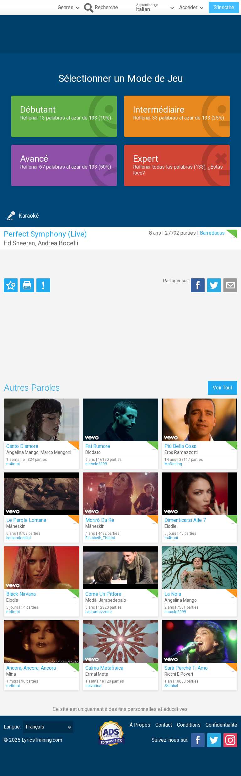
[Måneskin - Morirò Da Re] (120, 493)
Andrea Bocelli (58, 243)
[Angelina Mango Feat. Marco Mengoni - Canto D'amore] (41, 420)
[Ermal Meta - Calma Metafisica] (120, 641)
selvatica (93, 686)
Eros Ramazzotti (181, 452)
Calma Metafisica (104, 668)
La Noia (172, 594)
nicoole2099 (96, 464)
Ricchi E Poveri (178, 674)
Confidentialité (221, 725)
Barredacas (212, 233)
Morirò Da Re (99, 520)
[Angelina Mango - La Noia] (199, 567)
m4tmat (13, 464)
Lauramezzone (98, 612)
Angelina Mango (22, 452)
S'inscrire (224, 7)
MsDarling (173, 464)
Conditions (189, 725)
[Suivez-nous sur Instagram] (230, 740)
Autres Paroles (32, 387)
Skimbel (171, 686)
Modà (91, 600)
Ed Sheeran (19, 243)
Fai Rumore (97, 446)
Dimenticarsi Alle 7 (185, 520)
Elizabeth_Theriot (100, 538)
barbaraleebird (18, 538)
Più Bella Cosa (180, 446)
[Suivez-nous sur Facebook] (198, 740)
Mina (11, 674)
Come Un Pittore (103, 594)
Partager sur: (176, 280)
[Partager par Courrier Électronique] (230, 285)
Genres (65, 7)
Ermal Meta (96, 674)
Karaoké (29, 215)
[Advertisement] (120, 34)
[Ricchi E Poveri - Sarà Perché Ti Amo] (199, 641)
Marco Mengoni (55, 452)
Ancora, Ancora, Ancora (31, 668)
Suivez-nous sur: (170, 740)
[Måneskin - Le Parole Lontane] (41, 493)
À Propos (140, 725)
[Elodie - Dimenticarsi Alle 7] (199, 493)
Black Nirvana (21, 594)
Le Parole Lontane (26, 520)
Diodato (93, 452)
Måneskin (15, 526)
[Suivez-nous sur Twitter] (214, 740)
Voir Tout (222, 388)
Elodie (170, 526)
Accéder (188, 7)
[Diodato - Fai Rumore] (120, 420)
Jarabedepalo (112, 600)
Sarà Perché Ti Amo (186, 668)
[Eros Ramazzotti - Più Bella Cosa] (199, 420)
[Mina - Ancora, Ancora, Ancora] (41, 641)
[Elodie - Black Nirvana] (41, 567)
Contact (163, 725)
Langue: (12, 727)
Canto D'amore (22, 446)
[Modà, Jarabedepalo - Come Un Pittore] (120, 567)
